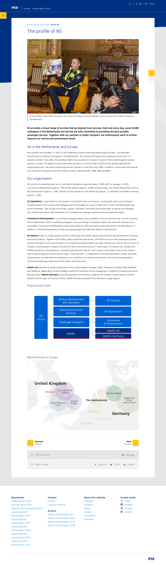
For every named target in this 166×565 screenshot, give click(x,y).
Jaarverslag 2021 (19, 519)
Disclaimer (89, 519)
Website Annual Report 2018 (61, 525)
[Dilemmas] (151, 79)
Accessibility (90, 516)
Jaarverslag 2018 (19, 541)
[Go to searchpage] (130, 4)
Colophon (88, 505)
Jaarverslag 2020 (19, 526)
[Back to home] (14, 7)
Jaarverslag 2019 (19, 534)
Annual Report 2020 (20, 530)
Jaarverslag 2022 (19, 512)
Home (29, 25)
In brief (27, 8)
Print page (130, 455)
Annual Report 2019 (20, 537)
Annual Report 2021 (20, 523)
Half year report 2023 (21, 505)
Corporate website (56, 505)
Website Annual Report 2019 (61, 522)
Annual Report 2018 (20, 545)
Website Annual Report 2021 (61, 514)
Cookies (87, 512)
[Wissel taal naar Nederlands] (146, 4)
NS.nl (153, 4)
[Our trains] (151, 73)
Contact (51, 501)
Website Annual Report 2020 (61, 518)
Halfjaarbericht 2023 (21, 501)
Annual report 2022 (41, 8)
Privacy (87, 508)
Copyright (88, 501)
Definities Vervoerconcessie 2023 (27, 508)
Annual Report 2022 (20, 516)
